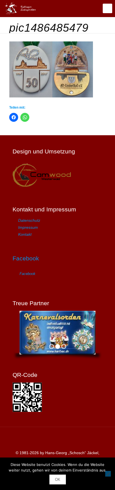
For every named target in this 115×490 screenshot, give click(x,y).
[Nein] (108, 474)
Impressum (28, 227)
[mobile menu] (107, 8)
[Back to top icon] (57, 438)
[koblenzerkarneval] (21, 8)
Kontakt (25, 234)
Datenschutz (29, 220)
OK (57, 479)
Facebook (26, 258)
